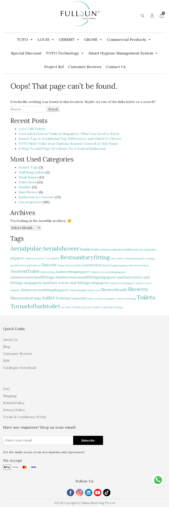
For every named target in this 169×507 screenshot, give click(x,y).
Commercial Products (126, 39)
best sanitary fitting (121, 258)
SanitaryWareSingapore (122, 283)
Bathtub (55, 258)
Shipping (10, 396)
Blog (6, 346)
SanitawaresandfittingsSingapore (45, 290)
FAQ (6, 389)
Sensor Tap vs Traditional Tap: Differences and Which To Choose (70, 139)
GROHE (90, 39)
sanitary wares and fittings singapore (76, 282)
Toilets (146, 297)
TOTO (22, 39)
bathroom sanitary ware (38, 258)
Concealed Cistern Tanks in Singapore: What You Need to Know (69, 134)
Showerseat (21, 298)
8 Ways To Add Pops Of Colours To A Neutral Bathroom (62, 148)
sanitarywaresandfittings (32, 277)
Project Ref (54, 66)
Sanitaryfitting (47, 272)
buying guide (138, 258)
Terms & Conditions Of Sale (25, 417)
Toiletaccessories (71, 298)
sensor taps (94, 290)
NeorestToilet (25, 271)
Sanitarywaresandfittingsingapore (85, 277)
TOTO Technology (62, 53)
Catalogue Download (19, 368)
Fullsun (61, 265)
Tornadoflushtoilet (35, 306)
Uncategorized (31, 202)
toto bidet (66, 307)
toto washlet (93, 307)
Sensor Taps (28, 167)
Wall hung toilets (32, 172)
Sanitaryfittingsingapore (73, 272)
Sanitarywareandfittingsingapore (109, 272)
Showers (138, 289)
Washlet (25, 187)
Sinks (37, 298)
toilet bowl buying (126, 298)
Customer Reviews (84, 66)
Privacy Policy (14, 410)
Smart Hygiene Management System (121, 53)
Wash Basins (28, 177)
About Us (10, 339)
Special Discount (26, 53)
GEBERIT (67, 39)
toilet (48, 298)
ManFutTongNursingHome (115, 265)
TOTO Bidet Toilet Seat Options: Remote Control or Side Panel (68, 143)
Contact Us (116, 66)
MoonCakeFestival (139, 265)
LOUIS (43, 39)
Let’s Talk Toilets (32, 129)
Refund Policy (13, 403)
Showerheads (114, 289)
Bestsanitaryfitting (85, 257)
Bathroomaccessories (107, 249)
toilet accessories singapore (102, 298)
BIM (6, 360)
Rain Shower (28, 192)
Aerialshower (61, 248)
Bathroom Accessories (36, 197)
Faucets (49, 264)
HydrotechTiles (73, 265)
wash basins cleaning (111, 307)
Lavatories (91, 265)
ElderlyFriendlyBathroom (28, 265)
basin (85, 249)
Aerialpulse (26, 248)
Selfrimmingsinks (78, 290)
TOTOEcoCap (79, 307)
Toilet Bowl (27, 182)
